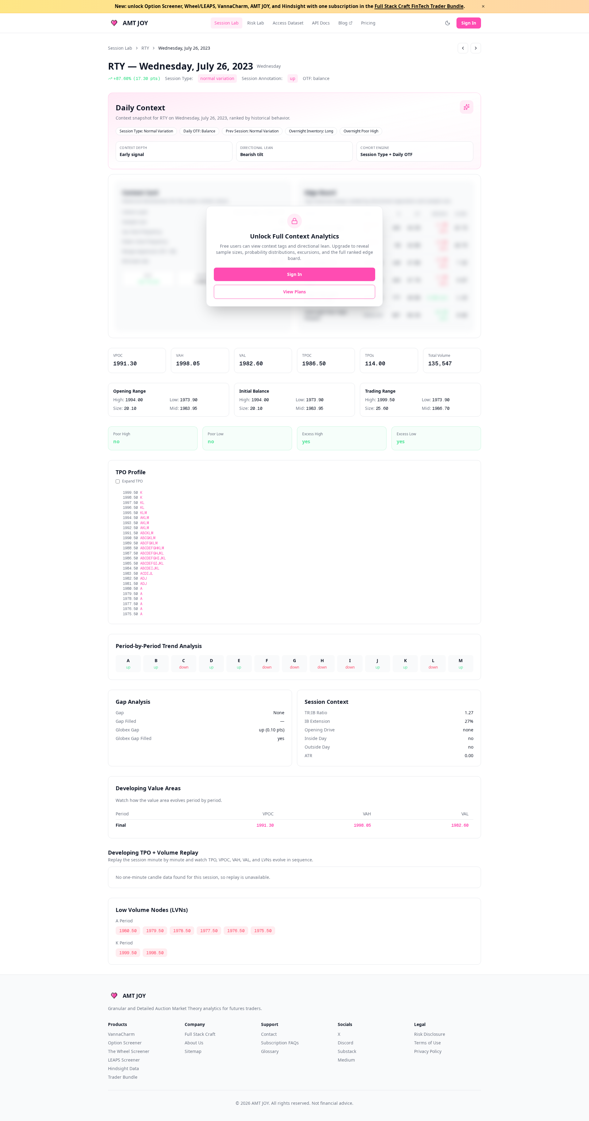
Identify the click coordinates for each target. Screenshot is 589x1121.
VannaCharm (121, 1034)
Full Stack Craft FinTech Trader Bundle (419, 6)
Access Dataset (288, 23)
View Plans (294, 292)
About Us (194, 1043)
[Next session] (476, 48)
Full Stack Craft (200, 1034)
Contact (269, 1034)
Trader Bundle (122, 1077)
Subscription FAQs (280, 1043)
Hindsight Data (123, 1068)
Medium (346, 1060)
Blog (343, 23)
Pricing (368, 23)
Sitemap (193, 1051)
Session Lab (226, 23)
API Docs (321, 23)
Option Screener (125, 1043)
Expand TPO (132, 481)
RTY (145, 48)
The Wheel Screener (128, 1051)
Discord (345, 1043)
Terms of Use (427, 1043)
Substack (347, 1051)
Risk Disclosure (429, 1034)
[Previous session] (463, 48)
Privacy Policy (427, 1051)
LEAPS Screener (124, 1060)
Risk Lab (255, 23)
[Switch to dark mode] (447, 23)
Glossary (270, 1051)
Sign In (468, 23)
